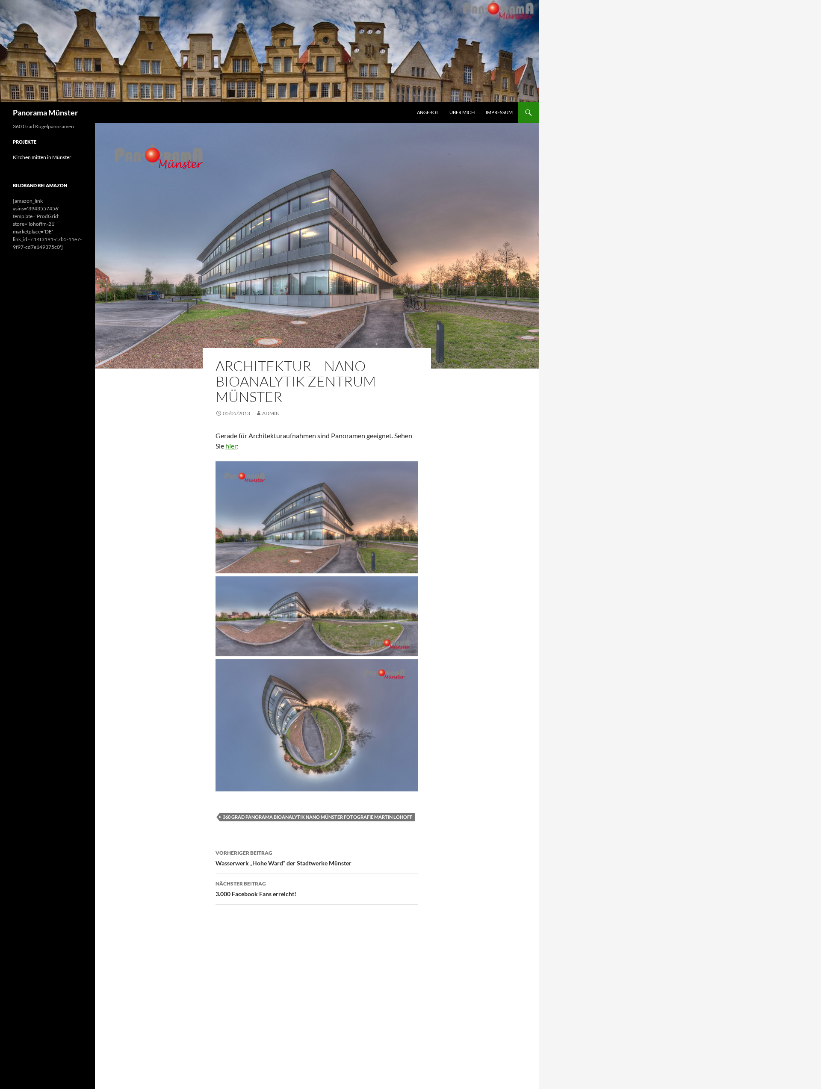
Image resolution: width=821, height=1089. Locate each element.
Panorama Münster (45, 112)
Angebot (427, 112)
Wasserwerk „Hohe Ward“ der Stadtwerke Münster (283, 858)
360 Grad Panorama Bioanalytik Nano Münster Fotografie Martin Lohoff (317, 817)
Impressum (499, 112)
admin (271, 413)
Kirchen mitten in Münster (42, 157)
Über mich (462, 112)
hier (231, 446)
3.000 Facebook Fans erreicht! (256, 888)
